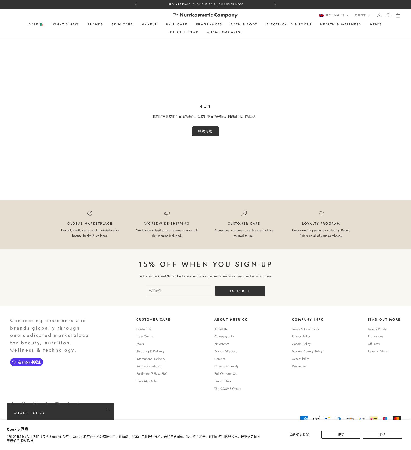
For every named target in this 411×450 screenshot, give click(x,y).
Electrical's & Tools (289, 24)
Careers (219, 359)
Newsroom (221, 344)
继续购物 (205, 131)
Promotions (375, 336)
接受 (341, 434)
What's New (66, 24)
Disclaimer (299, 366)
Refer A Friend (378, 351)
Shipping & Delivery (150, 351)
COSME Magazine (225, 32)
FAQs (140, 344)
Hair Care (177, 24)
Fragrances (209, 24)
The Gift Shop (183, 32)
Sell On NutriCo (225, 373)
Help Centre (144, 336)
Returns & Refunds (149, 366)
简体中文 (360, 15)
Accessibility (300, 359)
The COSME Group (227, 388)
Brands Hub (222, 381)
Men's (376, 24)
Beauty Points (377, 329)
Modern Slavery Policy (307, 351)
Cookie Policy (301, 344)
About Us (220, 329)
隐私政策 (27, 441)
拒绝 (382, 434)
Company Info (224, 336)
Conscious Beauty (226, 366)
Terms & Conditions (305, 329)
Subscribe (240, 291)
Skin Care (122, 24)
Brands (95, 24)
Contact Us (143, 329)
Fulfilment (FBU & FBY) (152, 373)
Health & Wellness (340, 24)
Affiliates (374, 344)
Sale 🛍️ (36, 24)
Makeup (149, 24)
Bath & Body (244, 24)
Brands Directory (225, 351)
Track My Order (147, 381)
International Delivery (150, 359)
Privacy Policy (301, 336)
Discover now (231, 4)
